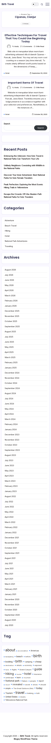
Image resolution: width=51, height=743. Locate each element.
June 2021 (9, 568)
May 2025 (9, 347)
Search (7, 123)
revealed (17, 684)
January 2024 (11, 429)
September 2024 (12, 388)
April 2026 (9, 290)
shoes (35, 685)
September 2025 (12, 326)
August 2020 (10, 620)
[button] (35, 4)
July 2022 (9, 501)
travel (19, 692)
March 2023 (10, 481)
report (41, 681)
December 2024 (12, 373)
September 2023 (12, 450)
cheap (38, 661)
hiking (9, 673)
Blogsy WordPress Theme (25, 739)
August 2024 (10, 393)
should (43, 685)
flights (14, 670)
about (10, 650)
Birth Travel (8, 4)
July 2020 (9, 625)
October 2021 (11, 548)
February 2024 (11, 424)
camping (28, 662)
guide (38, 669)
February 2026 (11, 300)
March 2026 (10, 295)
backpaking (9, 657)
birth (37, 656)
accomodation (23, 651)
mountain (27, 678)
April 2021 (9, 579)
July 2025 (9, 337)
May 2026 (9, 285)
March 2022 (10, 522)
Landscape (9, 678)
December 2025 (12, 311)
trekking (30, 693)
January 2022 (10, 532)
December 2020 (12, 599)
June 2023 (9, 465)
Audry (17, 46)
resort (7, 685)
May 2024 (9, 409)
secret (27, 685)
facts (7, 670)
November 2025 (12, 316)
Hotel (7, 236)
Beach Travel (10, 225)
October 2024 (11, 383)
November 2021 (12, 543)
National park (12, 680)
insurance (38, 674)
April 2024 (9, 414)
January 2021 (10, 594)
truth (38, 693)
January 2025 (11, 367)
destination (9, 665)
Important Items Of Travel (25, 82)
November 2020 (12, 604)
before (28, 657)
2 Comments (27, 46)
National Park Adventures (16, 241)
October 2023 (11, 445)
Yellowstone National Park (16, 700)
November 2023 (12, 440)
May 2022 (9, 512)
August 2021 (10, 558)
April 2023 (9, 476)
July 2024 (9, 398)
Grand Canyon (25, 670)
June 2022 (9, 506)
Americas (35, 651)
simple (8, 688)
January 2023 (11, 491)
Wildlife (23, 697)
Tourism (9, 693)
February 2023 (11, 486)
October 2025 (11, 321)
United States (11, 697)
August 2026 (10, 269)
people (33, 681)
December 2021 (12, 537)
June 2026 (9, 280)
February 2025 (11, 362)
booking (9, 661)
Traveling (9, 246)
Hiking (7, 230)
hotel (27, 673)
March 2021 (10, 584)
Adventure (9, 220)
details (19, 665)
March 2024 (10, 419)
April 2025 (9, 352)
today (39, 688)
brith (18, 661)
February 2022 (11, 527)
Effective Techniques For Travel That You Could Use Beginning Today (25, 38)
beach (19, 656)
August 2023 (10, 455)
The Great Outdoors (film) (23, 688)
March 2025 (10, 357)
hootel (19, 674)
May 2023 (9, 470)
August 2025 (10, 331)
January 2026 (11, 306)
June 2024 (9, 403)
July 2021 (9, 563)
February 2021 (11, 589)
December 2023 (12, 434)
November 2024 (12, 378)
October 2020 (11, 609)
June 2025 (9, 342)
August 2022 (10, 496)
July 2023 (9, 460)
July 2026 (9, 275)
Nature (24, 681)
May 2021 (9, 573)
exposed (38, 665)
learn (19, 677)
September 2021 (12, 553)
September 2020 (12, 615)
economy (28, 665)
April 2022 (9, 517)
